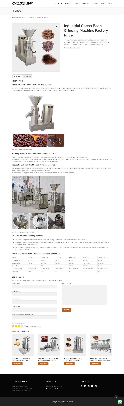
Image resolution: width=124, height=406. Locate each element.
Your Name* (16, 283)
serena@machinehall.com (55, 386)
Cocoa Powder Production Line (21, 390)
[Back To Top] (116, 397)
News (103, 3)
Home (13, 17)
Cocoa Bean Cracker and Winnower (22, 388)
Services (86, 3)
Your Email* (16, 291)
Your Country (17, 299)
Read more (17, 364)
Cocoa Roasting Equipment (20, 386)
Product (68, 3)
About (77, 3)
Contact (95, 3)
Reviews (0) (27, 76)
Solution (58, 3)
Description (17, 76)
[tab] (17, 76)
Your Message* (67, 283)
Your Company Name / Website (22, 314)
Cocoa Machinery (22, 3)
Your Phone (16, 306)
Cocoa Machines (75, 48)
